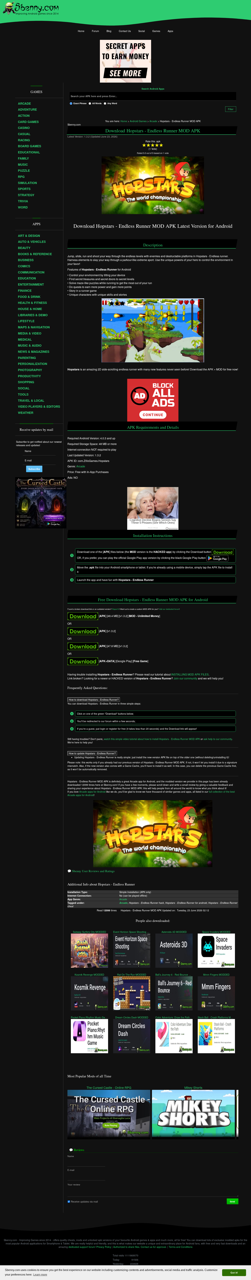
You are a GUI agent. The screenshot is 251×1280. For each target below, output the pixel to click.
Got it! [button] (234, 1272)
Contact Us (125, 31)
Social (141, 31)
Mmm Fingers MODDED (216, 974)
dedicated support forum (81, 1247)
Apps (170, 31)
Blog (109, 31)
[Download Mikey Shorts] (193, 1113)
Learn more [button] (40, 1274)
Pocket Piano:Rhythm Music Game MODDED (89, 1017)
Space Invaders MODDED (216, 932)
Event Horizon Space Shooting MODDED (131, 932)
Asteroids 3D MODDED (174, 932)
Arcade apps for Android (92, 791)
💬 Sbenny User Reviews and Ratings (91, 871)
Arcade (80, 466)
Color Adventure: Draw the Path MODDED (174, 1017)
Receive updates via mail (84, 1201)
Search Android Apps (153, 89)
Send (232, 1201)
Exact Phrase (80, 103)
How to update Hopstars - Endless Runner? (92, 753)
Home (81, 31)
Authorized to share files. (126, 1247)
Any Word (112, 103)
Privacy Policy (103, 1247)
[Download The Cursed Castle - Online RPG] (108, 1113)
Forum (95, 31)
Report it (115, 609)
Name (70, 1156)
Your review (73, 1184)
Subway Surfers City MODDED (89, 932)
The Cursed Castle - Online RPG (109, 1087)
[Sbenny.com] (31, 7)
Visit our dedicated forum (169, 609)
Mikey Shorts (193, 1087)
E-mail (70, 1170)
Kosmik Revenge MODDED (89, 974)
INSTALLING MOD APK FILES (190, 674)
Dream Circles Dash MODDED (131, 1017)
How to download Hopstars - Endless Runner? (94, 699)
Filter (230, 109)
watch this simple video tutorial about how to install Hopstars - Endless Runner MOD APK (152, 739)
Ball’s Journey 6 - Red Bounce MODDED (174, 974)
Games (156, 31)
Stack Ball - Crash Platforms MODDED (216, 1017)
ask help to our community (218, 739)
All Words (97, 103)
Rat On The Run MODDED (131, 974)
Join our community (185, 678)
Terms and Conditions (180, 1247)
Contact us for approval (153, 1247)
